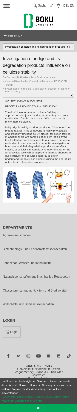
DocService (9, 77)
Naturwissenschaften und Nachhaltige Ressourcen (36, 276)
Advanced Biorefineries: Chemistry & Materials (28, 81)
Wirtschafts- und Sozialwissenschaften (28, 304)
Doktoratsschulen (46, 77)
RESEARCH (15, 35)
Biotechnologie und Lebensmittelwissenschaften (35, 249)
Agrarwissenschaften (17, 235)
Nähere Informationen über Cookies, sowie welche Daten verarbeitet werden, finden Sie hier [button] (35, 398)
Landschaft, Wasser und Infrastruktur (27, 263)
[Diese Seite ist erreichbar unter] (71, 95)
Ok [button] (38, 408)
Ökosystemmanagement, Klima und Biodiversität (35, 290)
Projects (9, 85)
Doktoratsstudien (25, 77)
